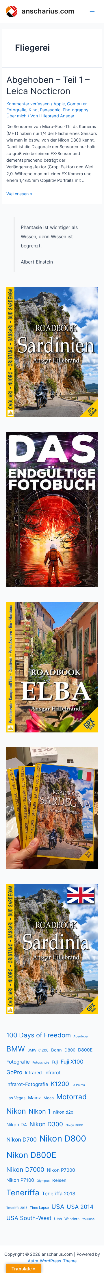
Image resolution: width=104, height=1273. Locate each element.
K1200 (60, 1083)
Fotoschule (40, 1062)
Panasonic (50, 109)
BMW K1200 (38, 1050)
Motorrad (71, 1097)
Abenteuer (80, 1036)
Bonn (56, 1050)
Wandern (71, 1219)
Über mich (16, 116)
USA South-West (28, 1218)
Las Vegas (15, 1097)
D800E (85, 1050)
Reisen (59, 1180)
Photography (75, 109)
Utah (58, 1219)
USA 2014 (80, 1206)
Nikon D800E (31, 1155)
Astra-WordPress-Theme (52, 1261)
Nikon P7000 (61, 1170)
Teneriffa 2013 (58, 1193)
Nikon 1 (40, 1111)
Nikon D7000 (25, 1169)
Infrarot (52, 1072)
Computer (76, 103)
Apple (59, 103)
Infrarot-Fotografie (27, 1084)
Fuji (55, 1062)
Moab (49, 1097)
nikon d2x (63, 1112)
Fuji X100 (72, 1061)
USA (57, 1206)
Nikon (16, 1111)
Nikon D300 (46, 1124)
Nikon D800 (62, 1138)
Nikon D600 (74, 1125)
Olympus (43, 1181)
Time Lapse (39, 1207)
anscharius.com (48, 11)
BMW (15, 1048)
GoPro (14, 1072)
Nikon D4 (16, 1124)
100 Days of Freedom (38, 1035)
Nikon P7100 (20, 1180)
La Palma (78, 1085)
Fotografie (16, 109)
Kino (33, 109)
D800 (69, 1050)
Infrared (33, 1072)
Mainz (34, 1097)
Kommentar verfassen (28, 103)
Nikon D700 (21, 1139)
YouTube (88, 1219)
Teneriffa (22, 1192)
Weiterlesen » (19, 193)
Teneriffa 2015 (16, 1208)
